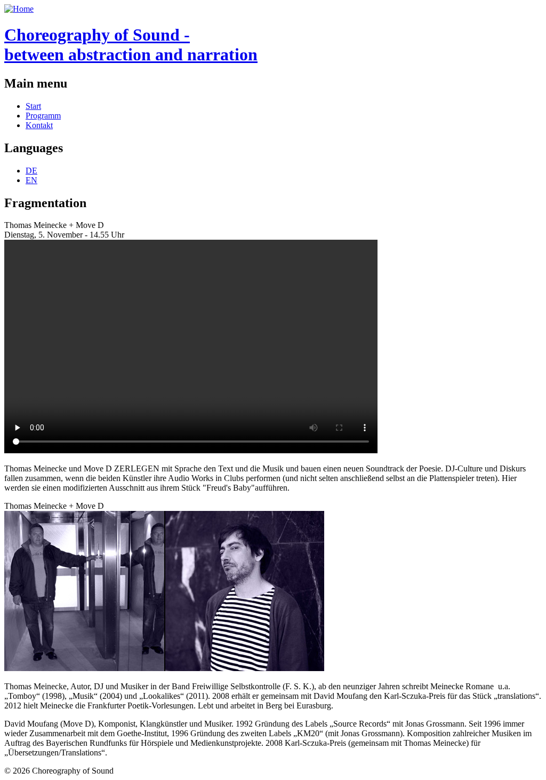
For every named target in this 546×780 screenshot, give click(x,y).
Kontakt (39, 125)
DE (31, 170)
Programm (43, 115)
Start (33, 106)
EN (31, 180)
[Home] (19, 8)
